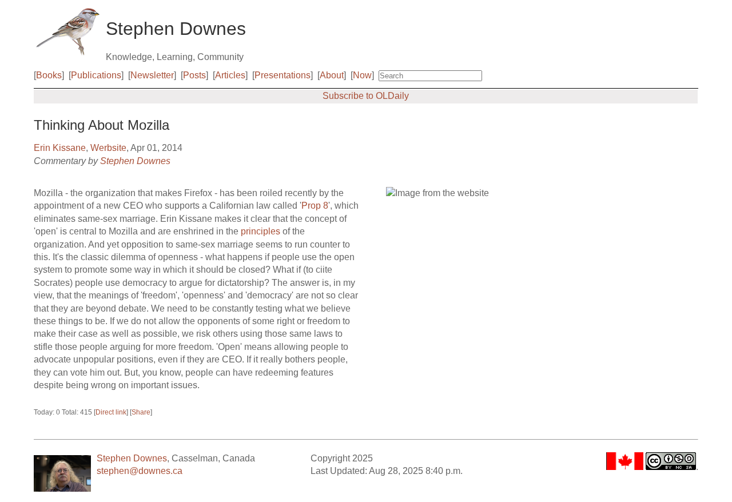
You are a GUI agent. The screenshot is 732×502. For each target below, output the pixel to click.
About (332, 75)
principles (260, 231)
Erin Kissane (60, 148)
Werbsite (108, 148)
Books (49, 75)
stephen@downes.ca (139, 471)
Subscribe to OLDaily (366, 96)
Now (362, 75)
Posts (194, 75)
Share (141, 412)
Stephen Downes (135, 161)
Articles (230, 75)
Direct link (111, 412)
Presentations (282, 75)
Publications (96, 75)
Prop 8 (314, 205)
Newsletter (152, 75)
